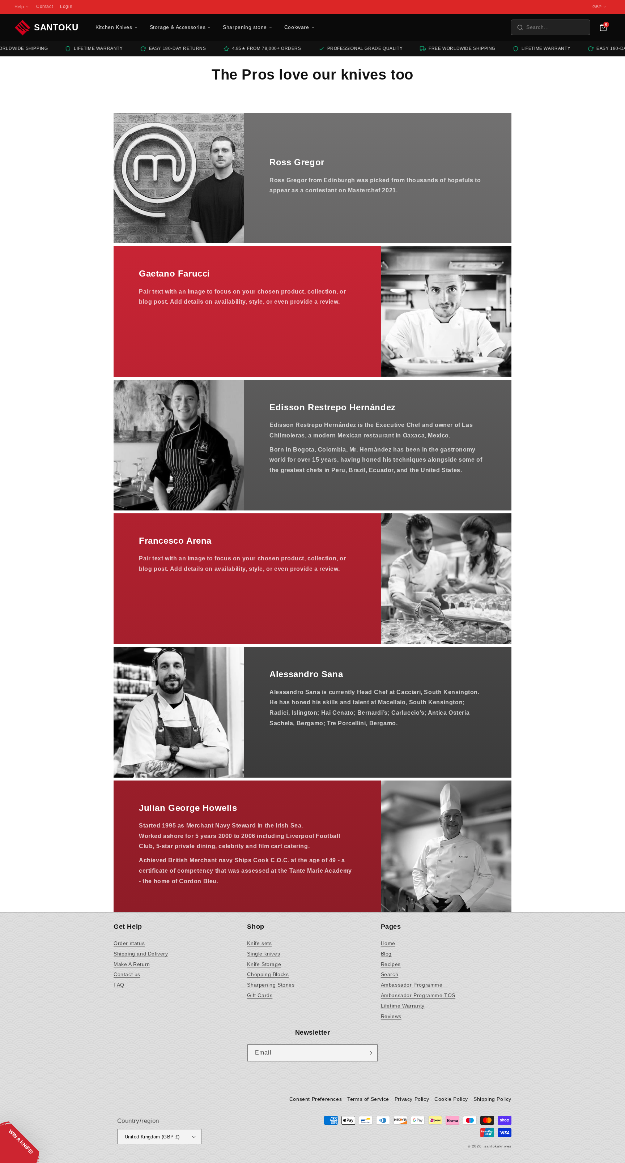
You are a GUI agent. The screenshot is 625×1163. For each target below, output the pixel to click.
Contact (44, 6)
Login (66, 6)
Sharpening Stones (270, 985)
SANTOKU (56, 27)
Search (390, 974)
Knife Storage (264, 964)
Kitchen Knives (113, 27)
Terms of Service (368, 1099)
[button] (550, 27)
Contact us (127, 974)
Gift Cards (259, 995)
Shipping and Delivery (141, 954)
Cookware (296, 27)
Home (388, 943)
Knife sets (259, 943)
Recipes (391, 964)
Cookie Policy (451, 1099)
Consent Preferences (315, 1099)
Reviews (391, 1016)
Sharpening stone (245, 27)
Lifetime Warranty (403, 1006)
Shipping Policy (492, 1099)
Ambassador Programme (412, 985)
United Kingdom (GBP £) (152, 1137)
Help (19, 6)
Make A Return (132, 964)
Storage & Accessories (178, 27)
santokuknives (497, 1146)
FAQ (119, 985)
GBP (596, 6)
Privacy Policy (412, 1099)
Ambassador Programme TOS (418, 995)
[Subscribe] (369, 1052)
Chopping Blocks (268, 974)
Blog (386, 954)
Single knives (263, 954)
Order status (129, 943)
